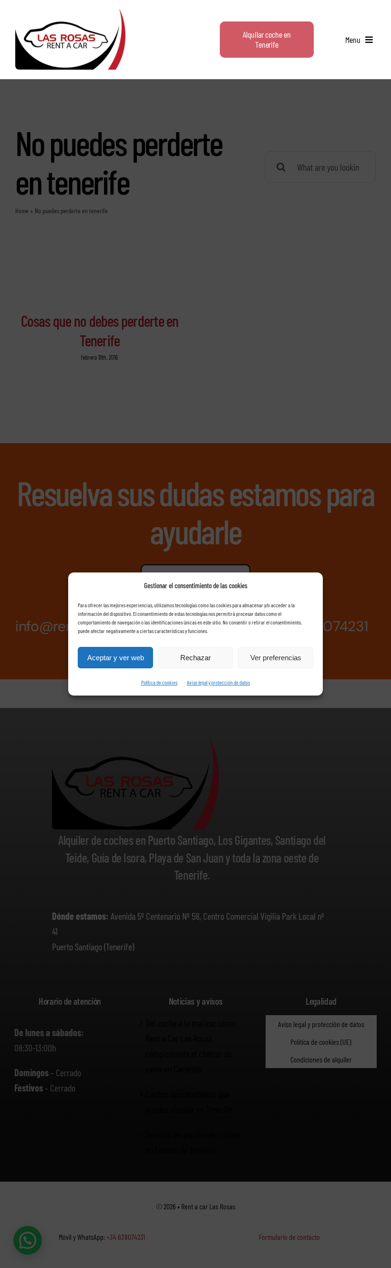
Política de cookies (159, 682)
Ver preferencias (275, 658)
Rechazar (195, 658)
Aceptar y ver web (115, 658)
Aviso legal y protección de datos (218, 682)
